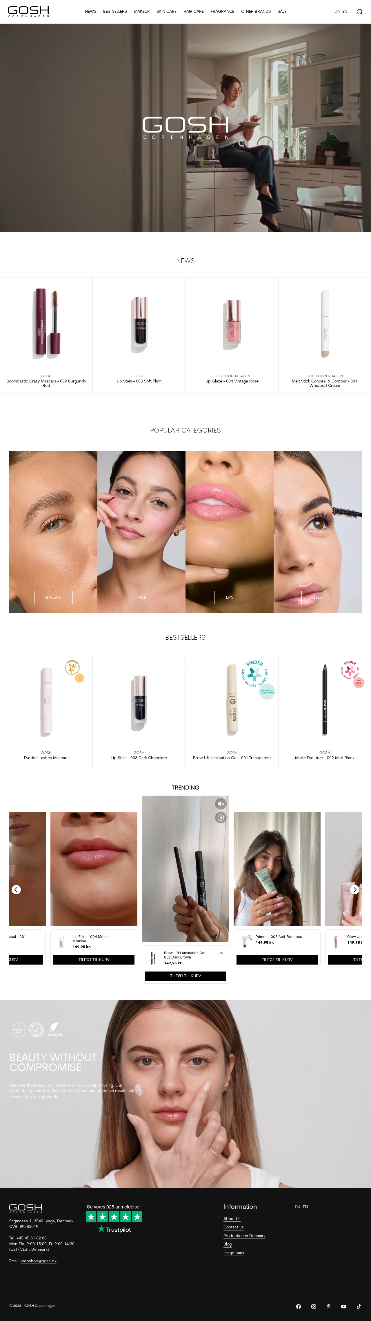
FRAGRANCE (222, 12)
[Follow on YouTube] (344, 1306)
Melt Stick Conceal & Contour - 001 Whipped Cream (324, 383)
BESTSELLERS (115, 12)
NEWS (90, 12)
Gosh (46, 376)
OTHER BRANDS (256, 12)
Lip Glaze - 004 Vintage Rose (232, 381)
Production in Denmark (244, 1236)
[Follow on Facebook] (298, 1306)
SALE (282, 12)
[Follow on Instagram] (314, 1306)
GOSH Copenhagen (232, 376)
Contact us (233, 1227)
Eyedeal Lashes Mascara (46, 758)
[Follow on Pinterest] (329, 1306)
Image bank (233, 1253)
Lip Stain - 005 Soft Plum (139, 381)
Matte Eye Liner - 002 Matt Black (324, 758)
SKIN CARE (167, 12)
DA (337, 12)
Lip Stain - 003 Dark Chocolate (139, 758)
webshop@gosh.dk (39, 1261)
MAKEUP (142, 12)
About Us (232, 1219)
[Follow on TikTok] (359, 1306)
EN (344, 12)
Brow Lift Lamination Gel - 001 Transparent (232, 758)
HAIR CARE (193, 12)
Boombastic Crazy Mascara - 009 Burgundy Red (46, 383)
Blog (227, 1244)
